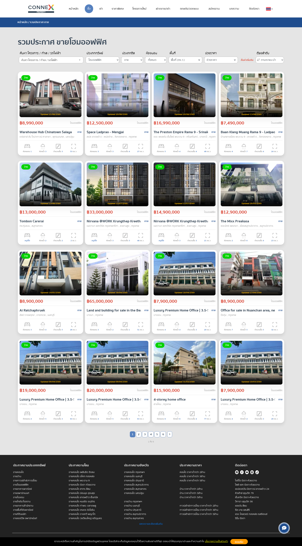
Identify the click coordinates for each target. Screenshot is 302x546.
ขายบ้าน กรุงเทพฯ (133, 502)
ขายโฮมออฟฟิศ (20, 485)
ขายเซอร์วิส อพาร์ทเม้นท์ (25, 518)
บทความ (234, 8)
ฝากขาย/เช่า (163, 8)
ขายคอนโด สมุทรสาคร (135, 489)
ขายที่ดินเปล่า (19, 514)
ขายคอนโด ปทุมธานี (134, 481)
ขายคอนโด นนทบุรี (133, 476)
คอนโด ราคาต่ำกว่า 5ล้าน (192, 481)
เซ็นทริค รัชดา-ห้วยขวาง (247, 497)
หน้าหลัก (73, 8)
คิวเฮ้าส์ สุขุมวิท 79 (244, 493)
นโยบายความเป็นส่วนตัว (216, 541)
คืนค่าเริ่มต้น (247, 60)
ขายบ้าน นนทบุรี (132, 506)
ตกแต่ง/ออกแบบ (189, 8)
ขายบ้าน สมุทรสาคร (134, 518)
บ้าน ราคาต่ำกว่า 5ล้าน (191, 497)
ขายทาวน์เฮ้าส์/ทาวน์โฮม (25, 481)
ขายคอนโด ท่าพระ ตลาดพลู (82, 506)
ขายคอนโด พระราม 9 (79, 481)
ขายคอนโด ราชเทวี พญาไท (82, 514)
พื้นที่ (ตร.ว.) (178, 60)
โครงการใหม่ (139, 8)
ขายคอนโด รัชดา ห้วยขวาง (82, 485)
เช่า (101, 8)
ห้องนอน (151, 53)
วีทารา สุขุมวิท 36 (244, 502)
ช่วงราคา (211, 53)
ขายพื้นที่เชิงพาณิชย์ (23, 510)
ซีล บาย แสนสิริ (242, 510)
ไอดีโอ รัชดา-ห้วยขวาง (246, 481)
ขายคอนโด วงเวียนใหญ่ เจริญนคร (85, 518)
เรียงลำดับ (263, 53)
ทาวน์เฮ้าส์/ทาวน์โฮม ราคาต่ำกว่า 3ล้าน (199, 510)
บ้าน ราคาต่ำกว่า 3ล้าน (191, 493)
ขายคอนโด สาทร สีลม (79, 489)
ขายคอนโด (18, 472)
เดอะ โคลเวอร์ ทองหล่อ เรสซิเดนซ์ (251, 514)
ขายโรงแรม (18, 497)
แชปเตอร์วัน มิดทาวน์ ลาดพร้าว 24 (252, 489)
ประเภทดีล (128, 53)
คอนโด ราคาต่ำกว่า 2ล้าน (192, 472)
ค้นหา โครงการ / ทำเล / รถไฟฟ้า (40, 53)
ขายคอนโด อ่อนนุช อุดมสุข (82, 493)
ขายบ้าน (17, 476)
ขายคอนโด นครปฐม (134, 493)
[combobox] (51, 60)
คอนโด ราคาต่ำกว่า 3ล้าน (192, 476)
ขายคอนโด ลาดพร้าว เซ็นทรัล (83, 497)
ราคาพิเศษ (118, 8)
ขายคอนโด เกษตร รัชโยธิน (82, 510)
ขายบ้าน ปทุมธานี (132, 510)
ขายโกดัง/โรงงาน (21, 502)
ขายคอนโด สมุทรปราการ (136, 485)
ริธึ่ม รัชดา (240, 518)
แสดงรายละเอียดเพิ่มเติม (151, 524)
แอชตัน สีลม (241, 506)
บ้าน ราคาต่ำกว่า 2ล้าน (191, 489)
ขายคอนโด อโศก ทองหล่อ (81, 476)
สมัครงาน (214, 8)
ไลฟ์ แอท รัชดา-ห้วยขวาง (247, 485)
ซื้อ (89, 8)
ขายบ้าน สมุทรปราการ (135, 514)
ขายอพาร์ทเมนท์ (21, 493)
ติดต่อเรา (254, 8)
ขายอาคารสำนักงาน (23, 506)
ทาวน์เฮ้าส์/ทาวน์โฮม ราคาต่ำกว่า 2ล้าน (199, 506)
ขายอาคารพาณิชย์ (22, 489)
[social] (284, 528)
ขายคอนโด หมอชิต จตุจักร (82, 502)
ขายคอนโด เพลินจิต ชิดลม (82, 472)
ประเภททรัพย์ (95, 53)
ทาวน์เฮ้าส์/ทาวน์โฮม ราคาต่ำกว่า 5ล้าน (199, 514)
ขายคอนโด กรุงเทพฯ (134, 472)
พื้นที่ (173, 53)
